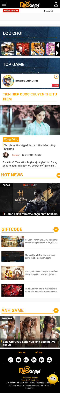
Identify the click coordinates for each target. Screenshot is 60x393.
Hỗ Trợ (38, 352)
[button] (57, 53)
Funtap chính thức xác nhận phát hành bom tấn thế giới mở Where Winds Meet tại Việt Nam (32, 214)
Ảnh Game (12, 310)
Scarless (15, 155)
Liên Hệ (21, 352)
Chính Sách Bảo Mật (30, 378)
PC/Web (6, 185)
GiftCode (11, 229)
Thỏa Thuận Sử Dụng (30, 380)
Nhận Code (41, 241)
